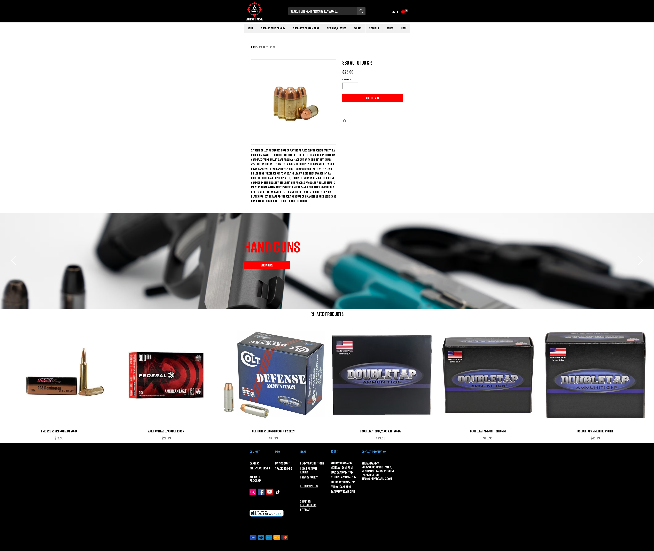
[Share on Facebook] (344, 121)
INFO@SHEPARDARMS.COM (377, 479)
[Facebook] (261, 492)
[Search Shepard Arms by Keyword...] (361, 11)
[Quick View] (59, 375)
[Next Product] (652, 375)
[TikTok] (278, 492)
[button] (404, 11)
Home (254, 47)
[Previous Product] (2, 375)
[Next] (640, 260)
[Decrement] (345, 86)
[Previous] (13, 260)
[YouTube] (269, 492)
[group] (327, 382)
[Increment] (355, 86)
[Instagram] (253, 492)
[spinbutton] (350, 86)
